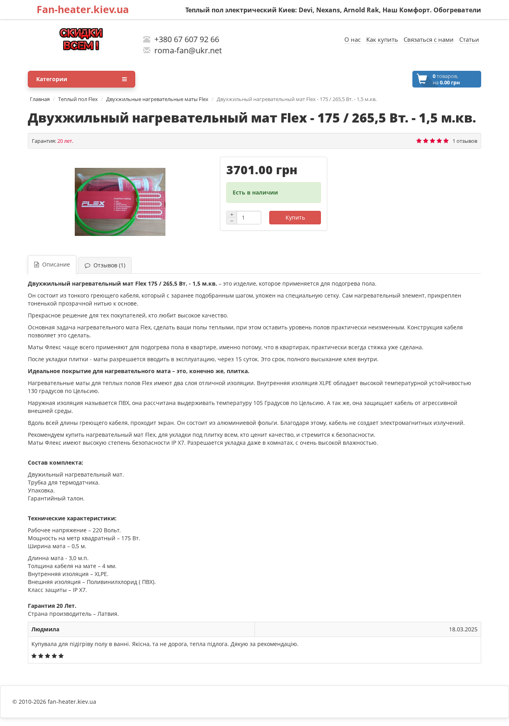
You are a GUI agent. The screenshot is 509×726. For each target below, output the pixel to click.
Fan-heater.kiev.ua (83, 9)
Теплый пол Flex (78, 99)
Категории (51, 79)
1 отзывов (465, 140)
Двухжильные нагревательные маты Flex (157, 99)
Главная (40, 99)
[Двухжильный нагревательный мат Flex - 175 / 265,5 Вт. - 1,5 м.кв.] (120, 202)
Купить (295, 217)
